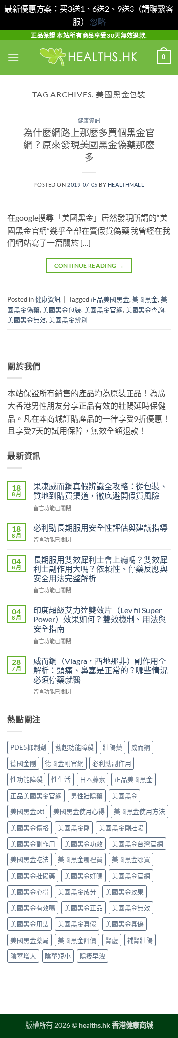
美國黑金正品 (83, 908)
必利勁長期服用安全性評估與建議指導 (100, 527)
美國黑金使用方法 (139, 811)
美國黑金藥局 (29, 940)
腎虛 (111, 940)
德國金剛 (23, 763)
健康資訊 (89, 120)
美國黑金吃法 (29, 859)
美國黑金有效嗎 (32, 908)
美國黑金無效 (26, 320)
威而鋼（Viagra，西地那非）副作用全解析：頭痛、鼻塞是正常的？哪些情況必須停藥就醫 (100, 670)
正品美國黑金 (109, 299)
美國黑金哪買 (131, 859)
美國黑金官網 (103, 310)
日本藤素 (92, 779)
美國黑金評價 (77, 940)
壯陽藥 (112, 747)
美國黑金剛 (74, 828)
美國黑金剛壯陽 (121, 828)
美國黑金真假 (77, 924)
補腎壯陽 (140, 940)
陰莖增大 (23, 956)
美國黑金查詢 (145, 310)
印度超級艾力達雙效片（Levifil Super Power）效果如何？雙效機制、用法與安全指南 (99, 619)
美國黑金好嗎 (83, 876)
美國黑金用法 (29, 924)
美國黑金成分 (77, 892)
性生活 (61, 779)
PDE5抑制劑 (28, 747)
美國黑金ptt (27, 811)
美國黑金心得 (29, 892)
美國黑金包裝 (62, 310)
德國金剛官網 (64, 763)
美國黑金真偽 (124, 924)
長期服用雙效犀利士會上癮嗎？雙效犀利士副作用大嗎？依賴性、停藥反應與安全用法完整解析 (100, 569)
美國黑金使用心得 (79, 811)
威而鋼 (140, 747)
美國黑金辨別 (68, 320)
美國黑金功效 (83, 844)
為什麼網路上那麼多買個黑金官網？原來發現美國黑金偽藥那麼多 (89, 145)
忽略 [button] (98, 21)
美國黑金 (145, 299)
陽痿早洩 (92, 956)
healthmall (126, 184)
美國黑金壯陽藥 (32, 876)
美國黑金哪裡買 (80, 859)
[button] (13, 58)
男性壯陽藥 (87, 796)
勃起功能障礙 (74, 747)
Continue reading (89, 265)
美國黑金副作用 (32, 844)
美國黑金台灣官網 (137, 844)
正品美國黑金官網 (36, 796)
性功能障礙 (26, 779)
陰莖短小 (58, 956)
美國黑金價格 (29, 828)
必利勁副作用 (111, 763)
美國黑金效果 (124, 892)
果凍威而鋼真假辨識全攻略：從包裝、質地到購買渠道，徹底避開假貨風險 (100, 490)
